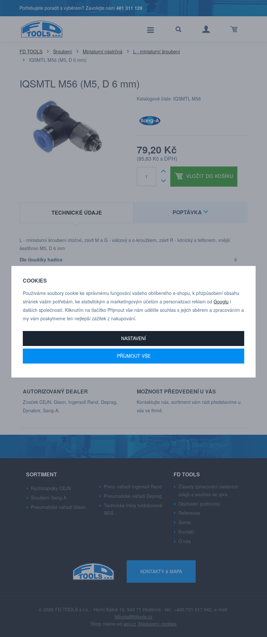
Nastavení (133, 338)
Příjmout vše (133, 355)
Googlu (221, 301)
